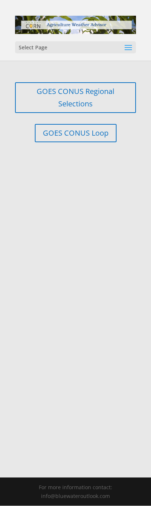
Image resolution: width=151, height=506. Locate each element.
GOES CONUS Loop (75, 133)
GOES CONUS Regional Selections (75, 97)
